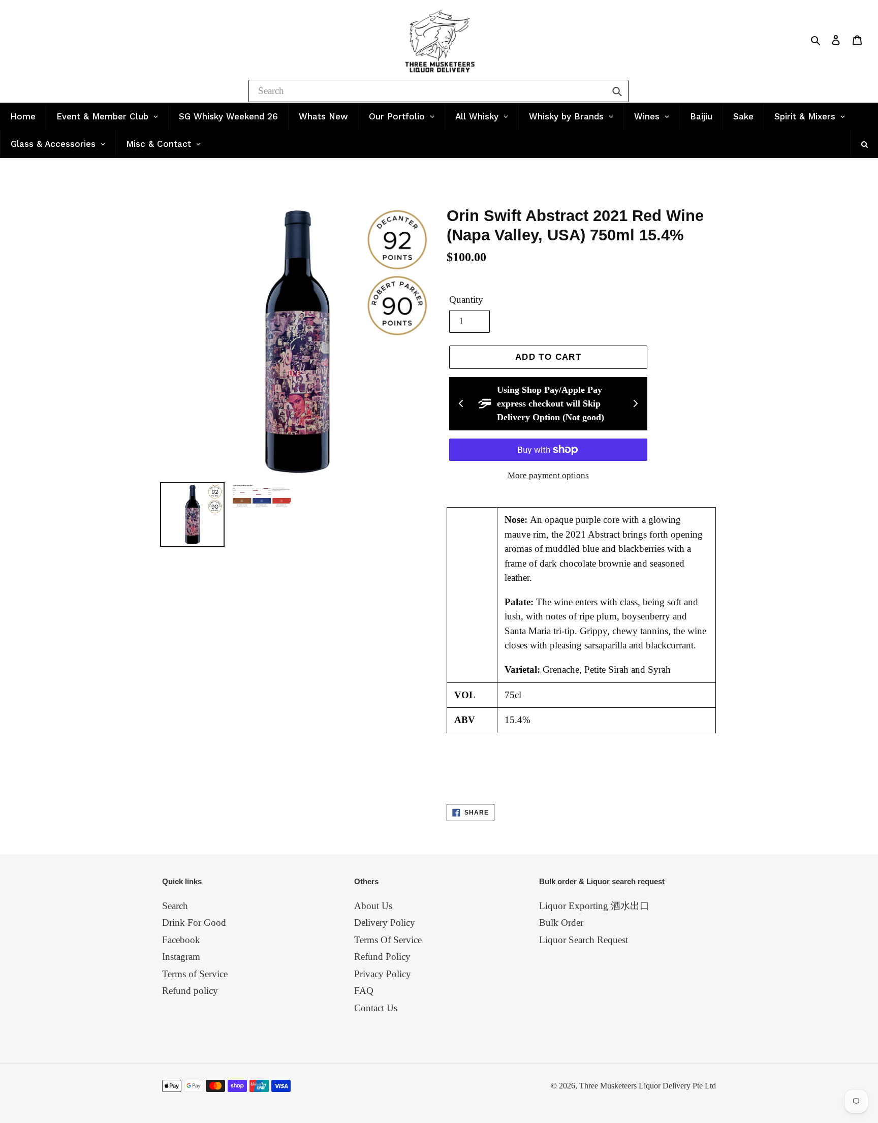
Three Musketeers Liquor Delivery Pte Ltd (647, 1085)
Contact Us (375, 1008)
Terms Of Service (388, 939)
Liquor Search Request (583, 939)
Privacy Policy (382, 974)
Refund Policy (382, 956)
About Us (373, 905)
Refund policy (190, 990)
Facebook (181, 939)
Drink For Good (194, 922)
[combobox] (438, 91)
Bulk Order (561, 922)
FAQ (363, 990)
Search (175, 905)
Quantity (466, 299)
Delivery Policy (384, 922)
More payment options (548, 475)
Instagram (181, 956)
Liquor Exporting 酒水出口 (594, 905)
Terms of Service (195, 974)
